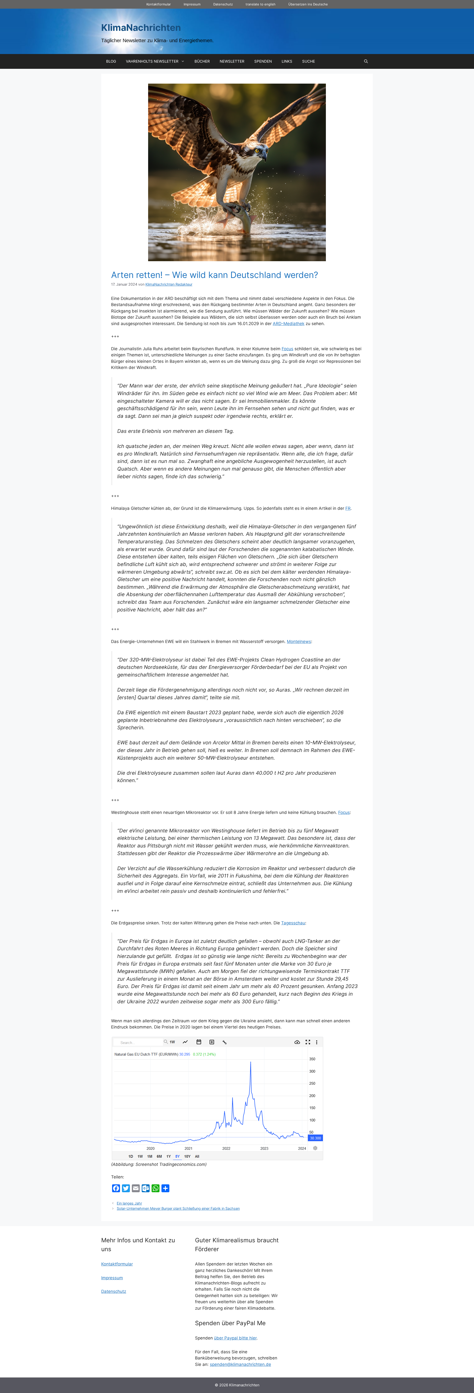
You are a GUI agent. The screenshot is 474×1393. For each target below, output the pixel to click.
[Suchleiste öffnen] (366, 61)
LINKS (287, 61)
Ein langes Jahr (129, 1203)
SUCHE (308, 61)
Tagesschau (293, 922)
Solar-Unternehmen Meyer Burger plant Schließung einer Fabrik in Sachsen (178, 1208)
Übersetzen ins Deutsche (308, 4)
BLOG (111, 61)
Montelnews (299, 641)
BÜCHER (202, 61)
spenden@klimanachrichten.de (240, 1364)
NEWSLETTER (232, 61)
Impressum (192, 4)
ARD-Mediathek (288, 323)
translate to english (261, 4)
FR (348, 508)
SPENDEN (263, 61)
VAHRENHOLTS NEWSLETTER (152, 61)
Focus (287, 348)
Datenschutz (223, 4)
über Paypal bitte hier (235, 1338)
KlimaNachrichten (141, 27)
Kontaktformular (158, 4)
